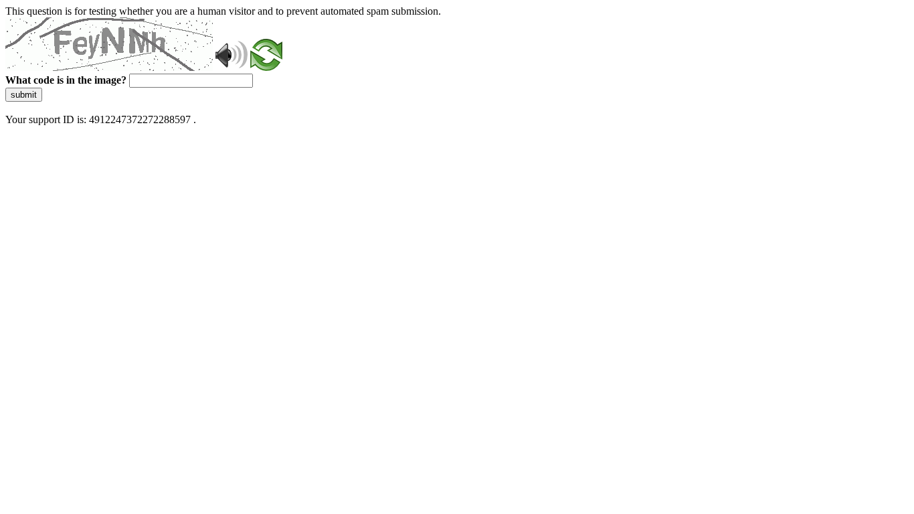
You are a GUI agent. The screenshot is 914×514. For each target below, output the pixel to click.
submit (24, 95)
